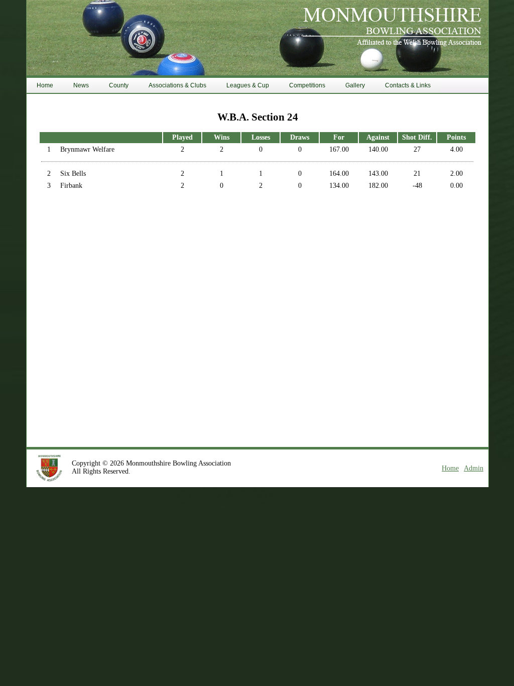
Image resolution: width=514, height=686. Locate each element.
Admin (473, 468)
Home (450, 468)
